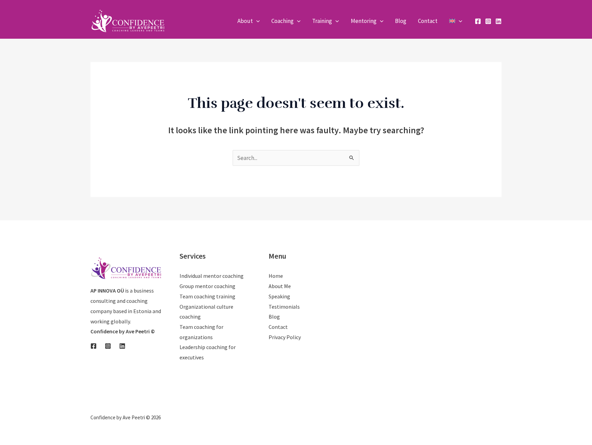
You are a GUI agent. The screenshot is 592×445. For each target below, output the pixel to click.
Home (276, 275)
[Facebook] (478, 21)
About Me (280, 286)
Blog (274, 316)
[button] (256, 21)
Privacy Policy (285, 337)
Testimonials (284, 306)
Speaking (279, 296)
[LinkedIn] (498, 21)
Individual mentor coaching (212, 275)
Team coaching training (207, 296)
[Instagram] (488, 21)
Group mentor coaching (207, 286)
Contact (278, 326)
